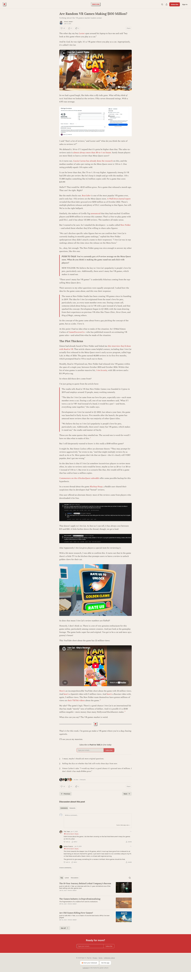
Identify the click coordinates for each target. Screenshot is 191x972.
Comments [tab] (64, 808)
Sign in (184, 4)
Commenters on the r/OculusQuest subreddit (79, 478)
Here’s (62, 690)
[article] (95, 888)
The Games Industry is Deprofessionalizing (79, 899)
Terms (100, 958)
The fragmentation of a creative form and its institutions (78, 902)
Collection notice (109, 958)
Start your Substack (90, 963)
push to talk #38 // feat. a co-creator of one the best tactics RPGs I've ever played (84, 916)
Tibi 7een (67, 831)
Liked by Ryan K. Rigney (72, 834)
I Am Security (101, 370)
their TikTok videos (76, 700)
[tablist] (67, 808)
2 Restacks (82, 780)
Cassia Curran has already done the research (93, 160)
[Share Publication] (167, 4)
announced (95, 213)
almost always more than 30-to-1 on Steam (92, 152)
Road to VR (68, 349)
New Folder (125, 225)
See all (63, 928)
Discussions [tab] (74, 878)
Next (125, 794)
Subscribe (174, 4)
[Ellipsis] (130, 831)
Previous (67, 794)
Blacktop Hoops (96, 486)
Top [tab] (61, 878)
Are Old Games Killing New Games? (76, 913)
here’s (66, 694)
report (128, 198)
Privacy (95, 958)
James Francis (68, 846)
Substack (86, 968)
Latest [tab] (67, 878)
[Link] (56, 341)
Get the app (105, 963)
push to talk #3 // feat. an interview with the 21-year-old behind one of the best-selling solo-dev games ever (84, 887)
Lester (82, 33)
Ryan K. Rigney (68, 21)
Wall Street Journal (117, 198)
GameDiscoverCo (76, 332)
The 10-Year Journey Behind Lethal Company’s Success (85, 883)
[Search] (162, 4)
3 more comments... (65, 868)
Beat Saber (86, 195)
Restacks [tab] (72, 808)
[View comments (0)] (78, 893)
